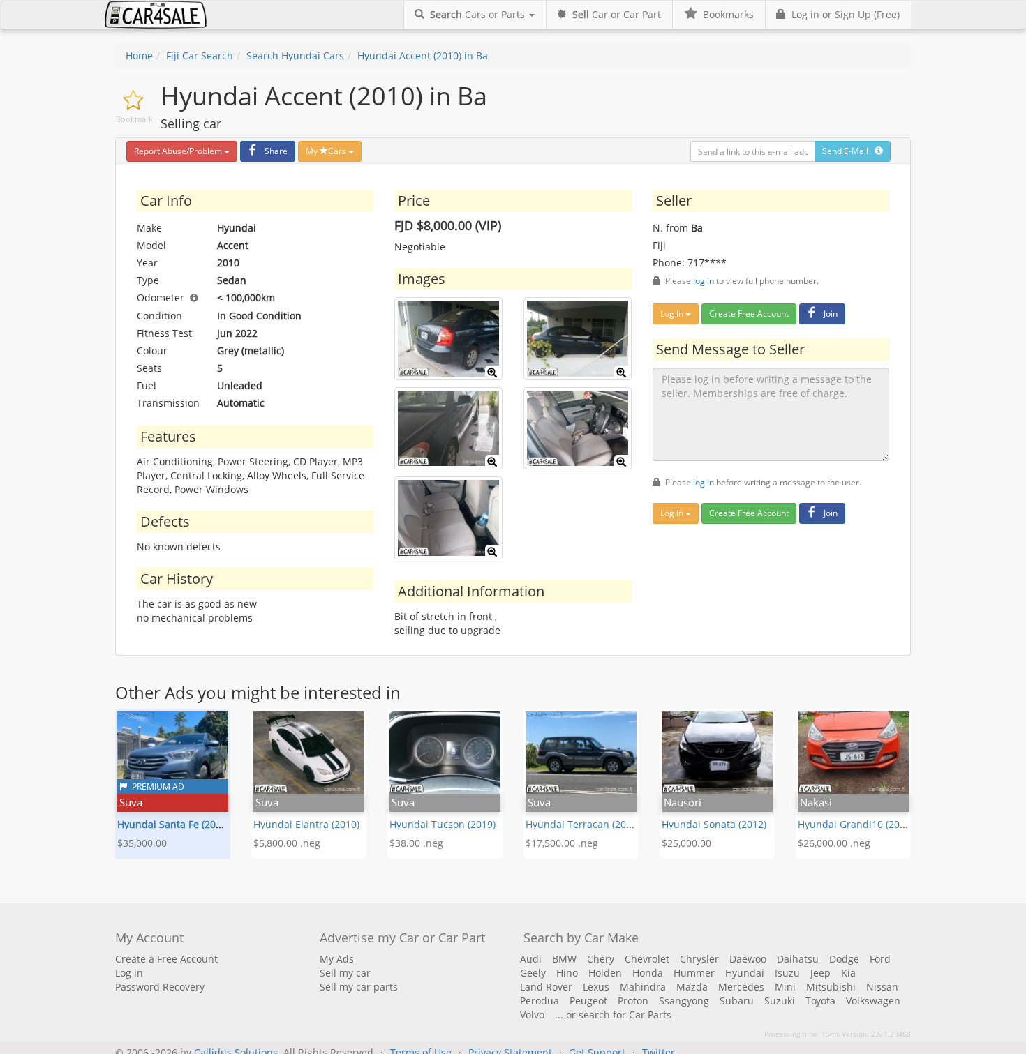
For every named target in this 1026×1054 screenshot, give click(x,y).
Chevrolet (647, 958)
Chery (600, 958)
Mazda (692, 986)
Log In (672, 313)
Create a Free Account (166, 958)
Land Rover (546, 986)
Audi (531, 958)
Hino (567, 972)
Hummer (694, 972)
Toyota (820, 1000)
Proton (633, 1000)
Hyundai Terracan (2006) (583, 824)
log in (703, 280)
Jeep (820, 972)
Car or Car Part (616, 14)
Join (831, 313)
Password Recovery (160, 986)
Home (139, 55)
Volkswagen (873, 1000)
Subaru (737, 1000)
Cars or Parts (479, 14)
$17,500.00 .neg (562, 843)
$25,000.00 (686, 843)
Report (178, 151)
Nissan (882, 986)
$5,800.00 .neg (286, 843)
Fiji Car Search (199, 55)
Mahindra (643, 986)
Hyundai (744, 972)
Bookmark (134, 119)
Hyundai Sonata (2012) (714, 824)
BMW (564, 958)
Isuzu (787, 972)
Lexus (596, 986)
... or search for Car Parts (613, 1014)
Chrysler (699, 958)
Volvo (532, 1014)
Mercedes (741, 986)
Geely (533, 972)
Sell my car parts (359, 986)
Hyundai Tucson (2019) (442, 824)
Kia (848, 972)
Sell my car (345, 972)
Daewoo (747, 958)
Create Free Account (749, 313)
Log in (129, 972)
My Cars (327, 151)
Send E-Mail (848, 151)
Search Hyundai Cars (295, 55)
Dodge (844, 958)
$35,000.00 (142, 843)
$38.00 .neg (416, 843)
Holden (605, 972)
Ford (880, 958)
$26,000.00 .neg (834, 843)
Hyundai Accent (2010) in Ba (422, 55)
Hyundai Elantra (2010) (306, 824)
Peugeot (588, 1000)
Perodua (539, 1000)
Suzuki (779, 1000)
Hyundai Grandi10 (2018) (856, 824)
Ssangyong (684, 1000)
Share (276, 151)
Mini (785, 986)
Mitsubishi (831, 986)
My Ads (337, 958)
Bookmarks (725, 14)
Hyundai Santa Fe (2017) (173, 824)
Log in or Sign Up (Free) (843, 14)
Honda (647, 972)
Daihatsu (798, 958)
